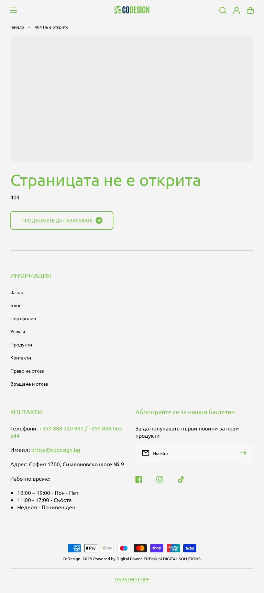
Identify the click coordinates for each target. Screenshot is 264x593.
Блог (15, 305)
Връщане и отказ (29, 384)
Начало (17, 27)
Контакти (20, 357)
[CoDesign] (132, 10)
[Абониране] (245, 452)
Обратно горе (132, 579)
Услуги (17, 331)
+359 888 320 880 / (63, 428)
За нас (17, 292)
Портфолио (23, 318)
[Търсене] (223, 10)
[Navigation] (13, 10)
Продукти (21, 344)
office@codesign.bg (55, 449)
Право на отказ (27, 370)
